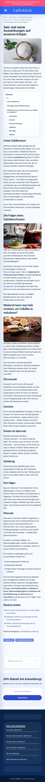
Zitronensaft (13, 116)
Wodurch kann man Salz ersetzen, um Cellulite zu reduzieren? (22, 111)
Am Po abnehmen (12, 753)
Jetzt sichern (28, 4)
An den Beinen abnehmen (15, 748)
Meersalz (12, 134)
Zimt (35, 420)
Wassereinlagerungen (11, 272)
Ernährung (9, 640)
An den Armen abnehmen (15, 742)
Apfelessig (12, 127)
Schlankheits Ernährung (11, 20)
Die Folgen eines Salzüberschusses (18, 106)
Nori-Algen (12, 131)
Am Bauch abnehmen (14, 730)
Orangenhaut (8, 286)
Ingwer (20, 423)
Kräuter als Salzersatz (15, 123)
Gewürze (12, 120)
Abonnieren (22, 698)
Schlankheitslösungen (25, 17)
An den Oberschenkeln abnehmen (19, 736)
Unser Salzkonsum (13, 101)
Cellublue (18, 778)
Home (5, 17)
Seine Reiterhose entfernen (16, 759)
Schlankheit (13, 17)
